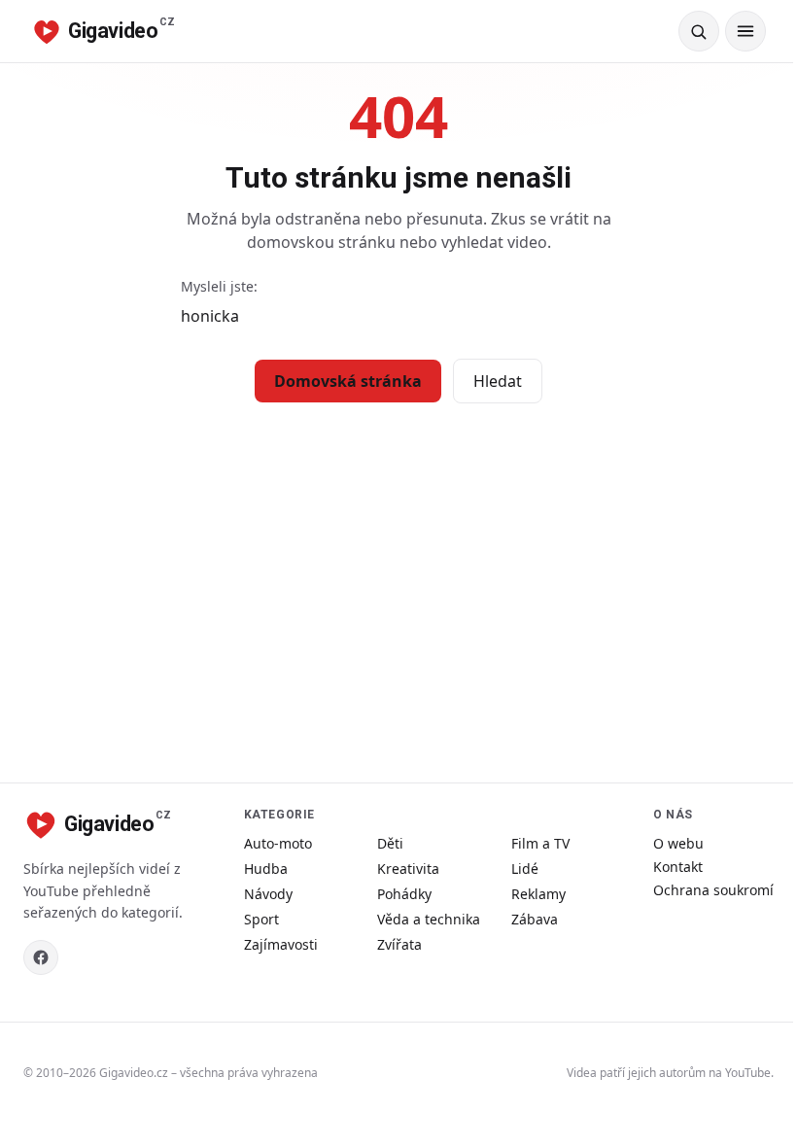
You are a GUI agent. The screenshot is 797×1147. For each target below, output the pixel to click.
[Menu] (745, 31)
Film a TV (540, 843)
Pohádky (404, 894)
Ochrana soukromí (713, 890)
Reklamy (538, 894)
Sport (261, 919)
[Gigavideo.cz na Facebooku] (40, 957)
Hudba (266, 868)
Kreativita (408, 868)
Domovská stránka (348, 381)
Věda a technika (428, 919)
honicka (210, 316)
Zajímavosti (281, 944)
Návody (268, 894)
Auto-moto (278, 843)
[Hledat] (698, 31)
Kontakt (678, 866)
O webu (678, 843)
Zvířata (399, 944)
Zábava (534, 919)
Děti (390, 843)
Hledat (497, 381)
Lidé (524, 868)
